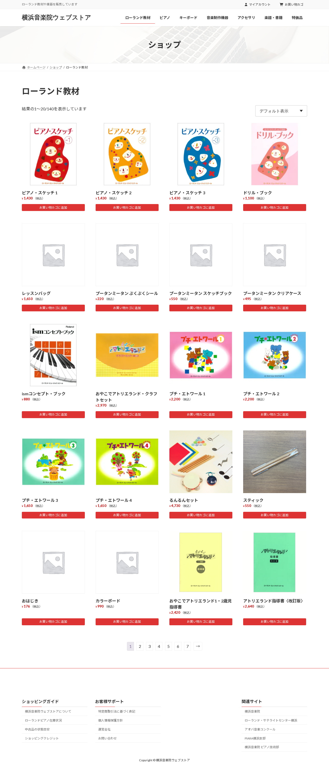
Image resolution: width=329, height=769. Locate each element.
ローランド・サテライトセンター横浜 (271, 720)
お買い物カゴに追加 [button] (53, 207)
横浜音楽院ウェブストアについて (48, 711)
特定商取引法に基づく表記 (116, 711)
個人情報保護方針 (110, 720)
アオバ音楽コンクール (260, 729)
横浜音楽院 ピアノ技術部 (262, 747)
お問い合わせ (107, 738)
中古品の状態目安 (37, 729)
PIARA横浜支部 (255, 738)
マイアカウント (260, 4)
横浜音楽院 (252, 711)
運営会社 (104, 729)
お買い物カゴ (294, 4)
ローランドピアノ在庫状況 (43, 720)
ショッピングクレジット (42, 738)
